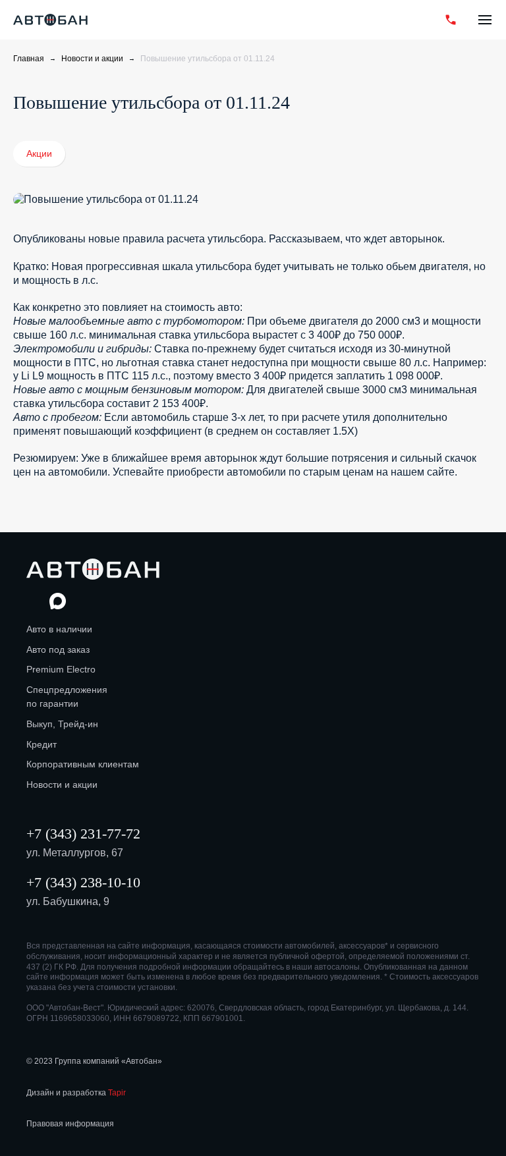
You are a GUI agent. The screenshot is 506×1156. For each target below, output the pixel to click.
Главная (28, 58)
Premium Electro (61, 669)
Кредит (41, 744)
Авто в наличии (59, 629)
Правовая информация (70, 1123)
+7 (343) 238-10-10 (83, 882)
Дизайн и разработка (76, 1092)
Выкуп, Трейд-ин (62, 724)
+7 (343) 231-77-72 (83, 833)
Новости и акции (92, 58)
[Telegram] (422, 20)
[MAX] (399, 20)
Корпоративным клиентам (82, 764)
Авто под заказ (58, 649)
